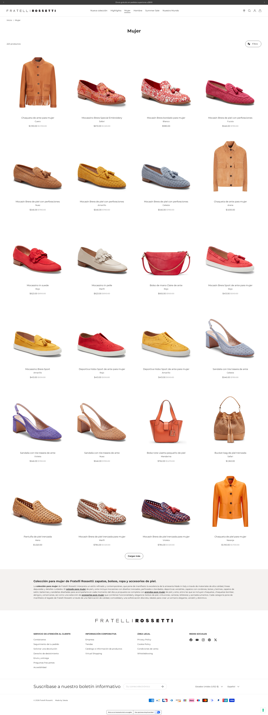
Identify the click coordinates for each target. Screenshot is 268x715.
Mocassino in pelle (102, 285)
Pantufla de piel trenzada (38, 536)
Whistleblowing (145, 653)
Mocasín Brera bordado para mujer (166, 118)
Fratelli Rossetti (46, 700)
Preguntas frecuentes (44, 662)
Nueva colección (98, 10)
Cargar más (134, 556)
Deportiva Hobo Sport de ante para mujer (102, 369)
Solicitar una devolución (45, 649)
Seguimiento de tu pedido (46, 644)
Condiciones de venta (147, 649)
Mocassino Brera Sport (37, 369)
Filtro (255, 44)
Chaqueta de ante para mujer (37, 118)
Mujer (127, 10)
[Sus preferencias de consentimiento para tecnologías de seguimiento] (263, 710)
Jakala (65, 700)
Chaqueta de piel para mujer (230, 536)
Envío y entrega (41, 658)
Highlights (116, 10)
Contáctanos (40, 639)
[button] (260, 10)
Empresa (89, 639)
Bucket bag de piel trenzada (230, 453)
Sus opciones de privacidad (144, 712)
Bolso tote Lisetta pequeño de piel (166, 453)
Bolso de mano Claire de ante (166, 285)
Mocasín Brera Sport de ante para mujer (230, 285)
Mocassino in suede (38, 285)
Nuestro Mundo (171, 10)
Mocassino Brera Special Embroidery (102, 118)
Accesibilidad (40, 667)
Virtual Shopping (93, 653)
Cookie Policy (144, 644)
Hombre (138, 10)
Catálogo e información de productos (103, 649)
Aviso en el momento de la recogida (120, 712)
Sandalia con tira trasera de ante (230, 369)
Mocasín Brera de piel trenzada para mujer (102, 536)
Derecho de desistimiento (46, 653)
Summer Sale (152, 10)
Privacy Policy (144, 639)
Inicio (9, 20)
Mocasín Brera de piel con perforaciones (230, 118)
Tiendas (89, 644)
